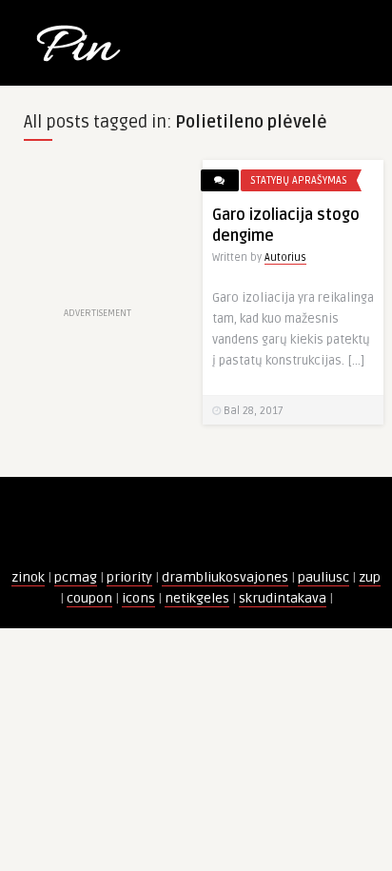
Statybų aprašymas (298, 180)
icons (138, 598)
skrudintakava (282, 598)
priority (129, 577)
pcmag (75, 577)
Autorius (285, 257)
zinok (28, 577)
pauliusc (323, 577)
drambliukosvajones (225, 577)
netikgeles (197, 598)
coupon (89, 598)
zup (370, 577)
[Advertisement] (98, 231)
